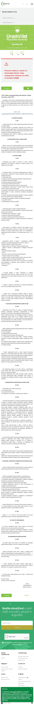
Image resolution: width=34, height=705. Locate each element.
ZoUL (11, 73)
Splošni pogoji (21, 685)
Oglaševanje (21, 683)
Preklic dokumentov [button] (8, 22)
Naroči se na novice (5, 679)
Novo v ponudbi (4, 667)
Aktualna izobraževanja (23, 656)
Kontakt (20, 679)
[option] (17, 44)
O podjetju (20, 677)
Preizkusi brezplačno (22, 669)
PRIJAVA (17, 627)
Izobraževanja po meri (23, 658)
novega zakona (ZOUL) (15, 691)
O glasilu (3, 657)
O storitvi (20, 667)
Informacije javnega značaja (24, 681)
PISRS (17, 78)
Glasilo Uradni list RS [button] (8, 18)
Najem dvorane (21, 660)
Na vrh (27, 595)
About (25, 677)
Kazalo (7, 88)
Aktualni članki (4, 677)
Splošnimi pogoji (17, 642)
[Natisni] (28, 88)
